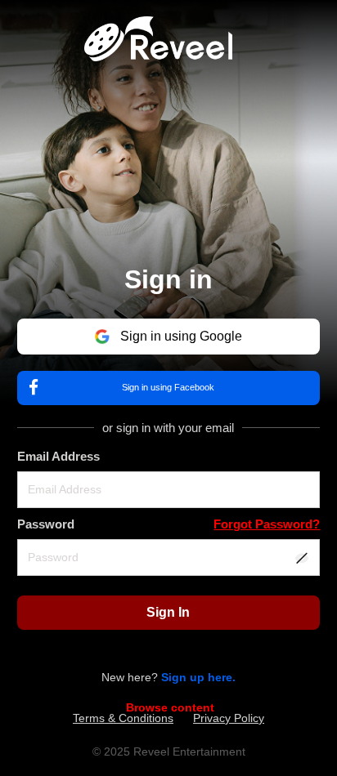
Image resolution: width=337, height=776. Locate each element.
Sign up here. (198, 677)
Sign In (168, 612)
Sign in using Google (181, 336)
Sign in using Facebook (168, 387)
